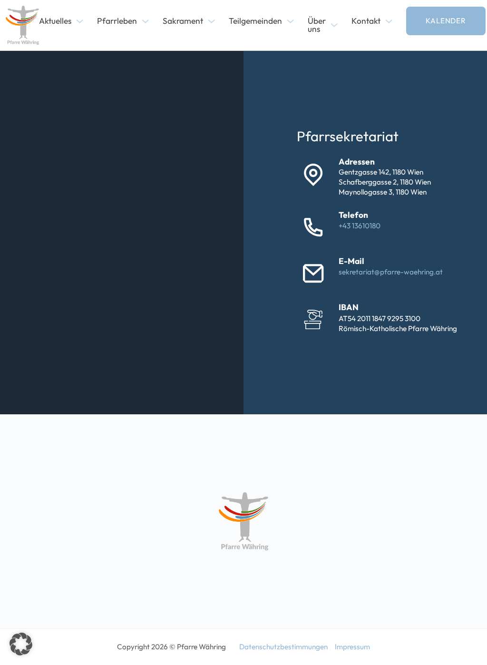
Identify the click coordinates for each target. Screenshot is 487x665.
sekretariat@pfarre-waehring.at (391, 271)
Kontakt (365, 21)
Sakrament (183, 21)
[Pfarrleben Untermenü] (145, 21)
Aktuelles (55, 21)
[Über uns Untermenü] (334, 25)
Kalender (446, 20)
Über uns (317, 25)
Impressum (352, 646)
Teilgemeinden (255, 21)
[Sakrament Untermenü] (211, 21)
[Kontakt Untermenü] (389, 21)
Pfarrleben (117, 21)
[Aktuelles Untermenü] (80, 21)
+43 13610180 (359, 225)
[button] (21, 644)
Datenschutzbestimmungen (283, 646)
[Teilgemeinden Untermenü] (290, 21)
